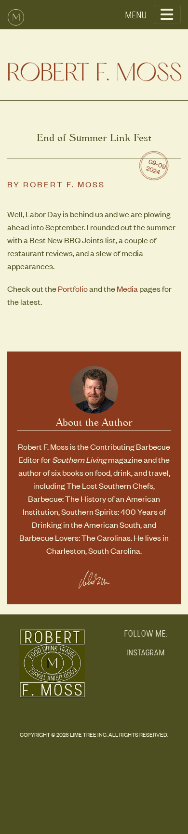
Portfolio (73, 288)
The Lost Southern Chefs (110, 485)
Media (127, 288)
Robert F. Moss (64, 184)
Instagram (146, 653)
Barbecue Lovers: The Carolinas (75, 537)
